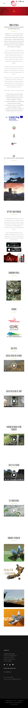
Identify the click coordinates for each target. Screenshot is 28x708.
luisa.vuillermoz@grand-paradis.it (14, 679)
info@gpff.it (9, 661)
